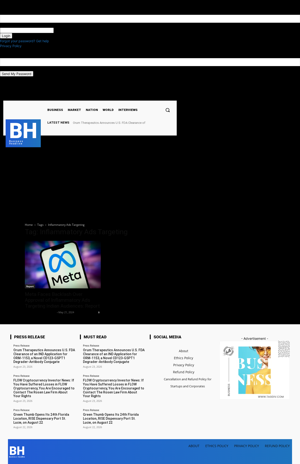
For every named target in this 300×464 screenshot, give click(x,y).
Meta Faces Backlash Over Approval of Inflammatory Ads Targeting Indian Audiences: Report (62, 300)
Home (29, 225)
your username (11, 25)
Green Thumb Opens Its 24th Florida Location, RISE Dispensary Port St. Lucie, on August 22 (41, 418)
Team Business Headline (40, 312)
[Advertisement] (150, 182)
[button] (167, 110)
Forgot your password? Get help (24, 41)
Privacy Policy (11, 46)
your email (8, 69)
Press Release (21, 345)
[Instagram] (134, 96)
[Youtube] (146, 96)
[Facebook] (128, 96)
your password (65, 30)
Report (30, 286)
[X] (140, 96)
